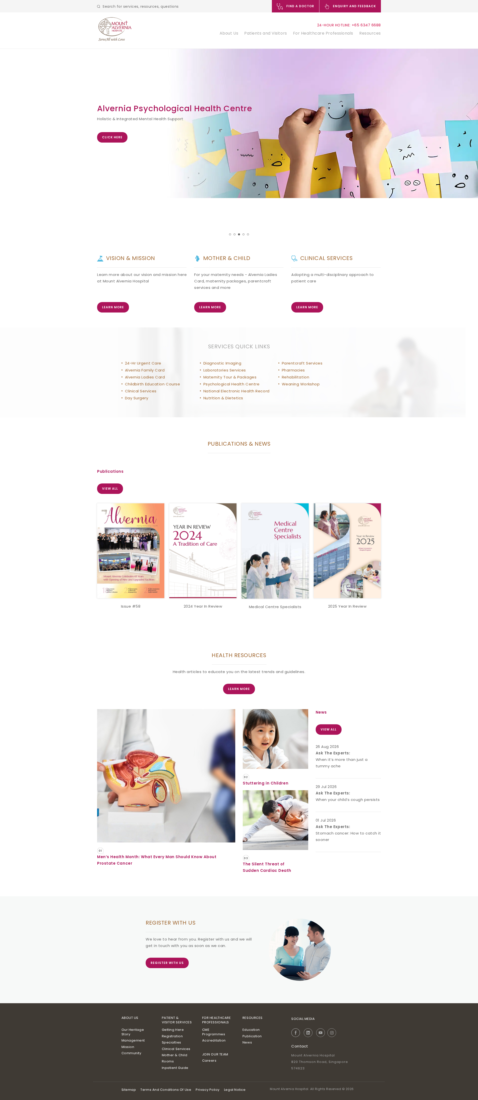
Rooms (168, 1061)
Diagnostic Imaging (222, 363)
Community (131, 1053)
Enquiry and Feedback (354, 6)
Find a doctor (299, 6)
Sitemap (128, 1089)
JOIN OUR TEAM (215, 1054)
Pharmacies (293, 370)
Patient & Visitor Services (177, 1020)
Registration (172, 1036)
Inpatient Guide (175, 1068)
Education (251, 1030)
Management (133, 1040)
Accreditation (214, 1040)
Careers (209, 1060)
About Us (229, 33)
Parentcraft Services (302, 363)
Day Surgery (136, 398)
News (247, 1042)
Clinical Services (141, 391)
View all (110, 488)
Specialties (171, 1042)
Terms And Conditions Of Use (165, 1089)
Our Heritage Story (132, 1032)
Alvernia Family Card (145, 370)
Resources (370, 33)
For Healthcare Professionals (323, 33)
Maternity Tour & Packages (230, 377)
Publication (252, 1036)
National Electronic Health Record (236, 391)
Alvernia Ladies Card (145, 377)
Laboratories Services (224, 370)
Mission (127, 1047)
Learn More (113, 307)
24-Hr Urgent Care (143, 363)
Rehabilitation (295, 377)
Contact (299, 1046)
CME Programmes (213, 1032)
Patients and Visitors (265, 33)
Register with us (167, 963)
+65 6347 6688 (366, 25)
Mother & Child (174, 1055)
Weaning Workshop (301, 384)
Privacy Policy (208, 1089)
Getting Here (173, 1030)
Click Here (112, 137)
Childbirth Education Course (152, 384)
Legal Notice (235, 1089)
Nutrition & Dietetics (223, 398)
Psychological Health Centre (231, 384)
